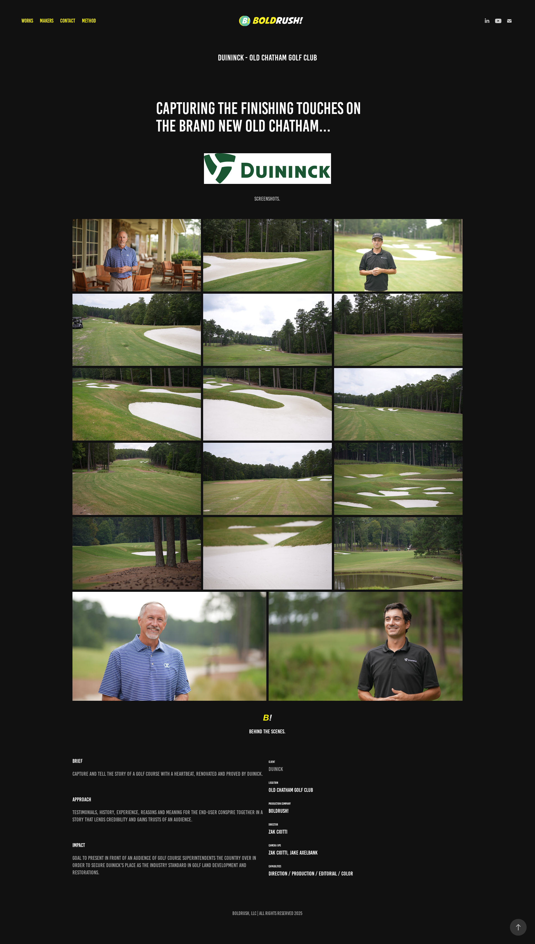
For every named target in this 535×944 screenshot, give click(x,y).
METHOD (89, 21)
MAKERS (47, 21)
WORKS (27, 21)
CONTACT (67, 21)
